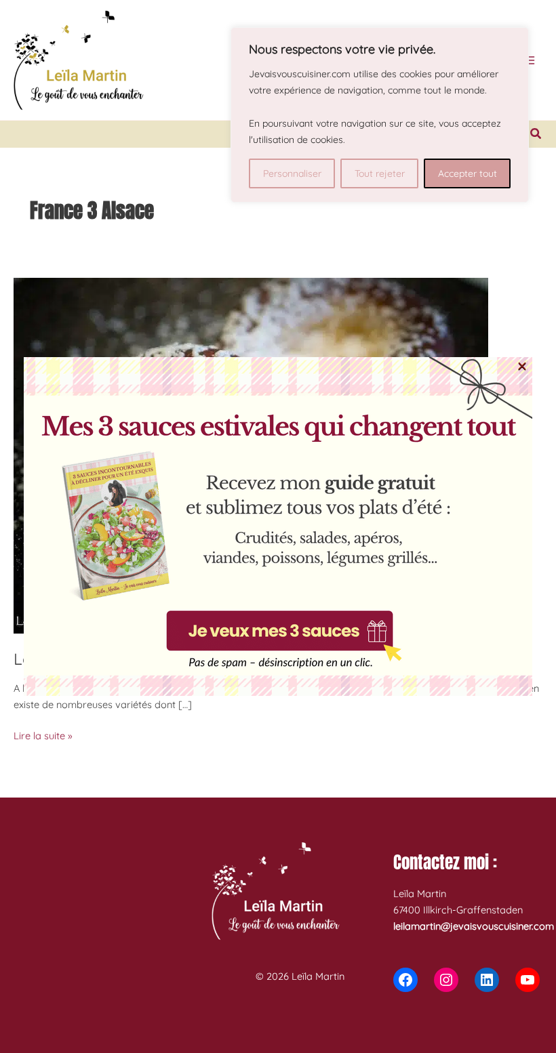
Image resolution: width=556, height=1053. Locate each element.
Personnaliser (292, 173)
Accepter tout (467, 173)
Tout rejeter (380, 173)
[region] (380, 115)
